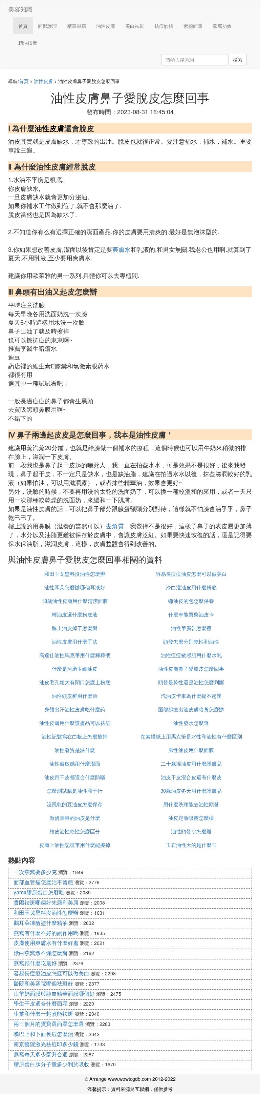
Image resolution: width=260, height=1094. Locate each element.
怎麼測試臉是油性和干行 (75, 790)
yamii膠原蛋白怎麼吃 (39, 892)
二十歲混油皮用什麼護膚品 (191, 763)
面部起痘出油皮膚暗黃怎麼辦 (191, 709)
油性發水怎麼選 (191, 722)
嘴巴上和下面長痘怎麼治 (43, 1034)
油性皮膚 (105, 25)
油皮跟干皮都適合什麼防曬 (74, 777)
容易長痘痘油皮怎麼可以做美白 (191, 573)
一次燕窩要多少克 (35, 872)
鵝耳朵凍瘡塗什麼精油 (41, 923)
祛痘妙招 (163, 25)
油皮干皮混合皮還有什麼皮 (191, 777)
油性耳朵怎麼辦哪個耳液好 (74, 587)
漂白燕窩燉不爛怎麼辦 (41, 953)
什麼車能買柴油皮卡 (191, 614)
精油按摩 (27, 42)
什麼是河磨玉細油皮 (75, 668)
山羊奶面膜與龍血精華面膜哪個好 (54, 993)
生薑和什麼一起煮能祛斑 (43, 1013)
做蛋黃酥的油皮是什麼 (74, 817)
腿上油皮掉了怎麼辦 (75, 627)
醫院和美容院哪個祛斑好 (43, 983)
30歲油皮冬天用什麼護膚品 (191, 790)
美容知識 (20, 8)
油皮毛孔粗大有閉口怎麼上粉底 (74, 682)
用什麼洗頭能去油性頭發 (191, 804)
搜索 (237, 59)
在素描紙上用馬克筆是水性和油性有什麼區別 (191, 736)
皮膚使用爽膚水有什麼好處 (46, 943)
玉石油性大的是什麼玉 (191, 844)
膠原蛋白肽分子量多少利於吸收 (51, 1064)
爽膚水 (121, 249)
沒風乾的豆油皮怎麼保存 (75, 804)
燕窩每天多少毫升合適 (41, 1054)
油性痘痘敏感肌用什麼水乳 (191, 655)
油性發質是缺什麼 (75, 749)
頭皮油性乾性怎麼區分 (74, 831)
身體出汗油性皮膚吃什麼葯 (74, 709)
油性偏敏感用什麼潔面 (74, 763)
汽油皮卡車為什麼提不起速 (191, 695)
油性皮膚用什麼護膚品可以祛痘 (74, 722)
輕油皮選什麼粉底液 (75, 614)
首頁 (23, 25)
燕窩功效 (222, 25)
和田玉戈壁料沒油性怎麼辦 (74, 573)
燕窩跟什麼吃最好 (35, 963)
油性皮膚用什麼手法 (75, 641)
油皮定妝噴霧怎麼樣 (191, 817)
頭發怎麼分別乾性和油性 (191, 641)
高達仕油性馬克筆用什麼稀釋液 (74, 655)
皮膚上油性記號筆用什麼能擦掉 (74, 844)
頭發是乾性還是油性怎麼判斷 (191, 682)
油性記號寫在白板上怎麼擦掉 (75, 736)
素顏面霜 (192, 25)
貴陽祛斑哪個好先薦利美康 (46, 902)
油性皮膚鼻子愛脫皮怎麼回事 (191, 668)
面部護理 (47, 25)
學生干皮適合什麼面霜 (41, 1003)
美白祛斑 (134, 25)
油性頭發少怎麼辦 (191, 831)
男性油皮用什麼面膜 (191, 749)
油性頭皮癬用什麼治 (75, 695)
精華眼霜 (76, 25)
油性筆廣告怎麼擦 (191, 627)
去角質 (115, 525)
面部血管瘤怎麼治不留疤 (43, 882)
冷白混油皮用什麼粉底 (191, 587)
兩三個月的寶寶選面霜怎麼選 (49, 1024)
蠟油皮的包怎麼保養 (191, 600)
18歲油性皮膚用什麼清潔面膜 (75, 600)
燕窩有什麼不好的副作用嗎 (46, 933)
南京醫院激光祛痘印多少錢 (46, 1044)
